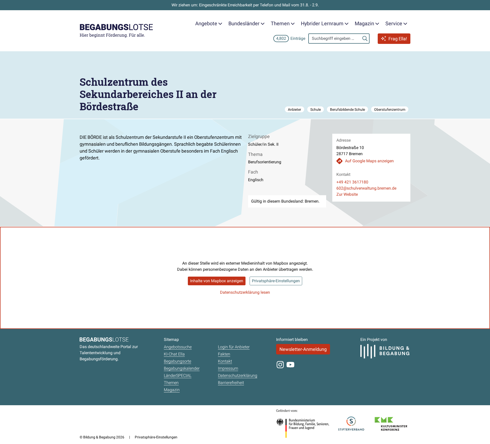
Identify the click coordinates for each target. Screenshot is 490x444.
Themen (171, 382)
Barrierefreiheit (231, 382)
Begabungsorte (177, 361)
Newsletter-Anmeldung (303, 349)
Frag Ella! (397, 38)
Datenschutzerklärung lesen (245, 292)
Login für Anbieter (234, 346)
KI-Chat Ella (174, 354)
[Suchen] (365, 38)
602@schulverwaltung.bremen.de (366, 188)
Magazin (172, 389)
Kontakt (225, 361)
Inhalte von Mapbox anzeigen (216, 280)
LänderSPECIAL (177, 375)
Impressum (228, 368)
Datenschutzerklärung (237, 375)
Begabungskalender (182, 368)
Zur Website (347, 194)
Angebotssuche (178, 346)
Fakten (224, 354)
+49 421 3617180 (352, 182)
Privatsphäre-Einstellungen (276, 280)
